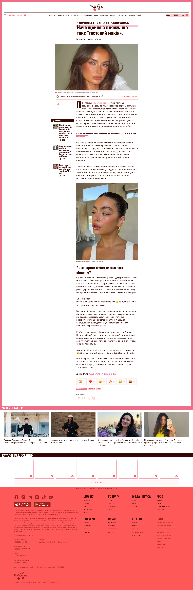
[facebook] (83, 398)
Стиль (98, 389)
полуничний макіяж (100, 102)
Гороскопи (112, 506)
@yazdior (80, 350)
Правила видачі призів (164, 538)
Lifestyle (104, 15)
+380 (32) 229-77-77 (21, 542)
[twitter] (88, 398)
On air (112, 15)
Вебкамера (136, 529)
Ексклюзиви (88, 509)
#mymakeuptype (103, 353)
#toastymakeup (87, 353)
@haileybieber (83, 298)
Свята (110, 509)
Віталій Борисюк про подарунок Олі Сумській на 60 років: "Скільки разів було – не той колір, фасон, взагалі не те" (65, 131)
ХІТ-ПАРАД (111, 532)
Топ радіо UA (122, 15)
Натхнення (88, 15)
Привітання (87, 526)
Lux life (132, 15)
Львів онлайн (136, 535)
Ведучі (134, 523)
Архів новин (161, 544)
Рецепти (159, 500)
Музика (86, 512)
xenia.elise (99, 262)
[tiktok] (43, 497)
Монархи (87, 500)
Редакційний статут (163, 532)
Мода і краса (76, 15)
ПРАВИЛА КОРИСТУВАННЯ (165, 523)
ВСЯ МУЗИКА (112, 523)
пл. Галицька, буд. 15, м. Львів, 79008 (53, 542)
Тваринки (111, 503)
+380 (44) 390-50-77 (22, 549)
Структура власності (164, 526)
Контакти (160, 541)
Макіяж (91, 389)
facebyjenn (94, 92)
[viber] (93, 398)
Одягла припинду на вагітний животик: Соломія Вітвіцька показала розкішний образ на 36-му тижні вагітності (120, 442)
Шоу (85, 506)
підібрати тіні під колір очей (102, 373)
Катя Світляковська (121, 23)
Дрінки (159, 503)
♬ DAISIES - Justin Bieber (124, 353)
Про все (86, 523)
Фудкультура (161, 509)
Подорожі (87, 532)
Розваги (60, 15)
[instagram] (23, 497)
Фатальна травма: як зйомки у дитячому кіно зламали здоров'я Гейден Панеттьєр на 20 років (65, 151)
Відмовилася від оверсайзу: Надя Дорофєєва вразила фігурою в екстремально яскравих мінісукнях (164, 442)
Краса (134, 500)
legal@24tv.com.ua (21, 556)
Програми (135, 526)
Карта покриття (137, 532)
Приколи (111, 500)
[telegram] (78, 398)
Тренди (134, 506)
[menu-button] (5, 15)
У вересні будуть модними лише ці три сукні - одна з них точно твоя (72, 441)
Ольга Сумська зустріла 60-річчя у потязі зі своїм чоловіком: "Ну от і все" (65, 169)
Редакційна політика (164, 535)
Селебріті (87, 503)
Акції (139, 15)
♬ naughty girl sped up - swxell (90, 305)
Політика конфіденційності (166, 529)
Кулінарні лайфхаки (163, 506)
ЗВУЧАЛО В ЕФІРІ (113, 529)
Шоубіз (52, 15)
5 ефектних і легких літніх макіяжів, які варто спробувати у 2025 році (106, 133)
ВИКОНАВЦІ (111, 526)
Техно (86, 529)
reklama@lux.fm (20, 562)
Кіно (67, 15)
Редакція (160, 548)
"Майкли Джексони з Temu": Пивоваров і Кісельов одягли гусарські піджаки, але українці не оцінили (25, 441)
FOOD (96, 15)
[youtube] (50, 497)
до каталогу (96, 482)
